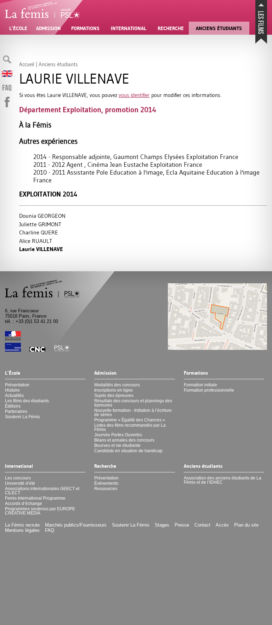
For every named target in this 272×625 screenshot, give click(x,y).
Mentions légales (22, 530)
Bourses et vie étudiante (117, 445)
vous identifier (134, 95)
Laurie (41, 249)
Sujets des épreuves (114, 395)
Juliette (40, 224)
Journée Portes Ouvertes (118, 435)
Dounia (42, 215)
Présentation (17, 385)
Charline (38, 232)
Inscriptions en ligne (113, 390)
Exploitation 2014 (48, 194)
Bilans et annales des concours (124, 440)
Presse (182, 525)
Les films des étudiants (27, 401)
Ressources (105, 489)
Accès (222, 525)
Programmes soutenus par (40, 511)
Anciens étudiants (219, 28)
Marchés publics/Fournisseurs (76, 525)
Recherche (171, 28)
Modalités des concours (117, 385)
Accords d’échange (23, 503)
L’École (18, 28)
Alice (35, 240)
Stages (162, 525)
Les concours (18, 478)
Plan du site (246, 525)
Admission (48, 28)
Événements (106, 483)
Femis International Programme (35, 498)
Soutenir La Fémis (22, 417)
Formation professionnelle (209, 390)
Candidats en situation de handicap (128, 451)
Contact (202, 525)
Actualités (14, 395)
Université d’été (20, 483)
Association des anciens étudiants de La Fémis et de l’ (222, 480)
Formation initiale (200, 385)
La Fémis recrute (22, 525)
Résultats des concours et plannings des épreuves (133, 403)
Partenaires (16, 411)
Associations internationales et (42, 491)
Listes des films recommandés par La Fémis (130, 427)
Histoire (12, 390)
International (128, 28)
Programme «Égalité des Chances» (129, 420)
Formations (85, 28)
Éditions (13, 406)
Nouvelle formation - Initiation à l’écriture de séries (133, 412)
